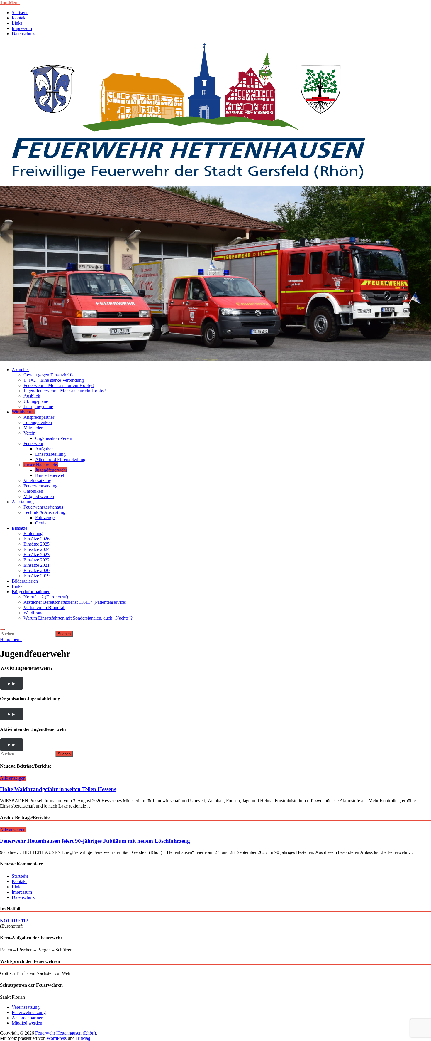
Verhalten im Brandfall (44, 607)
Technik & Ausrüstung (44, 512)
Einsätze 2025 (36, 543)
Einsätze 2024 (36, 549)
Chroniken (33, 491)
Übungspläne (35, 401)
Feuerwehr (33, 443)
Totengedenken (37, 422)
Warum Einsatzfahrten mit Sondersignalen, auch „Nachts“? (78, 617)
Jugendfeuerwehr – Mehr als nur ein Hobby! (64, 390)
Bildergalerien (25, 580)
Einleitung (33, 533)
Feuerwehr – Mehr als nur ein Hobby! (58, 385)
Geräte (41, 522)
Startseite (20, 12)
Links (17, 23)
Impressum (22, 28)
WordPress (57, 1038)
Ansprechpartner (38, 417)
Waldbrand (33, 612)
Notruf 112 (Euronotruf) (45, 596)
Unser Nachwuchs (40, 464)
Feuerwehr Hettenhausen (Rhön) (65, 1032)
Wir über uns (23, 411)
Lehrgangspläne (38, 406)
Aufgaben (44, 448)
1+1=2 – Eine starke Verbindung (53, 380)
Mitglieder (33, 427)
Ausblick (31, 395)
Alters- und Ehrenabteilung (60, 459)
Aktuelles (20, 369)
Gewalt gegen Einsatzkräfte (48, 374)
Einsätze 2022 (36, 559)
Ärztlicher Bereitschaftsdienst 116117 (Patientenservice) (74, 602)
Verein (29, 432)
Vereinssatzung (37, 480)
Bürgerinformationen (31, 591)
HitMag (83, 1038)
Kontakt (19, 17)
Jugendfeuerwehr (51, 469)
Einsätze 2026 (36, 538)
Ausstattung (23, 501)
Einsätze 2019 (36, 575)
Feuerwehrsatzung (40, 485)
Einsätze (19, 528)
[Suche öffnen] (2, 629)
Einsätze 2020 (36, 570)
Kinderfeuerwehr (51, 475)
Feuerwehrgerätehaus (43, 506)
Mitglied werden (38, 496)
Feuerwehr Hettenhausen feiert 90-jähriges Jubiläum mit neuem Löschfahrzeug (95, 841)
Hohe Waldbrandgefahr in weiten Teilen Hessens (58, 789)
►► (11, 683)
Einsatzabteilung (50, 454)
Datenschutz (23, 33)
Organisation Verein (53, 438)
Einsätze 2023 (36, 554)
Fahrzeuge (45, 517)
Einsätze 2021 (36, 565)
